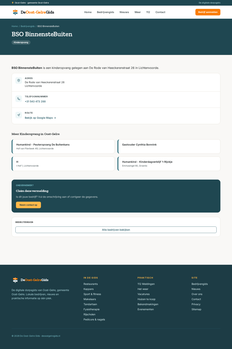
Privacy (196, 304)
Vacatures (144, 294)
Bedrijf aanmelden (208, 12)
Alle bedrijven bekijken (116, 229)
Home (88, 12)
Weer (137, 12)
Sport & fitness (92, 294)
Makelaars (90, 299)
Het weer (143, 288)
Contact (160, 12)
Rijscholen (89, 314)
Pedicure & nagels (94, 319)
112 (148, 12)
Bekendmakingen (148, 304)
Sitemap (196, 309)
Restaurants (91, 283)
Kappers (89, 288)
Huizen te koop (147, 299)
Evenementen (146, 309)
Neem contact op (28, 204)
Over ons (197, 294)
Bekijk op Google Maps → (40, 117)
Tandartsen (90, 304)
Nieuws (124, 12)
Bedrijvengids (105, 12)
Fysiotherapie (92, 309)
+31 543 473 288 (35, 101)
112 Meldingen (146, 283)
